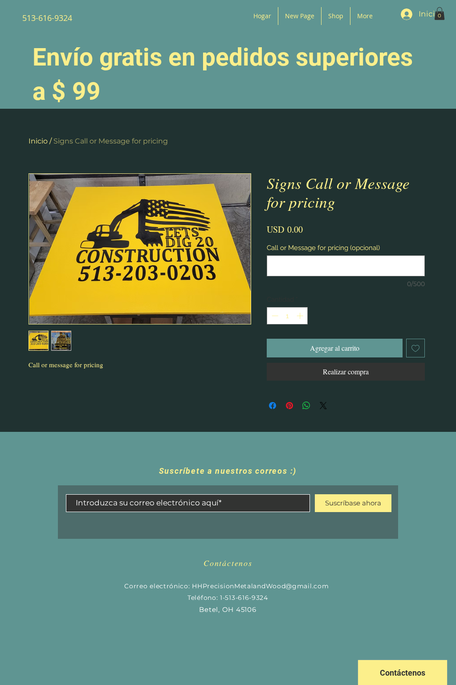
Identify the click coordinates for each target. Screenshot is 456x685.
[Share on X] (323, 405)
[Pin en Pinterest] (289, 405)
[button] (439, 13)
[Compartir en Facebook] (272, 405)
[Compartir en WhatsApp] (306, 405)
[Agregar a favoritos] (415, 348)
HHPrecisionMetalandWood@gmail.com (260, 586)
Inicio (38, 141)
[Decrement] (274, 316)
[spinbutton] (287, 316)
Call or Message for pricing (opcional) (323, 248)
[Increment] (301, 316)
